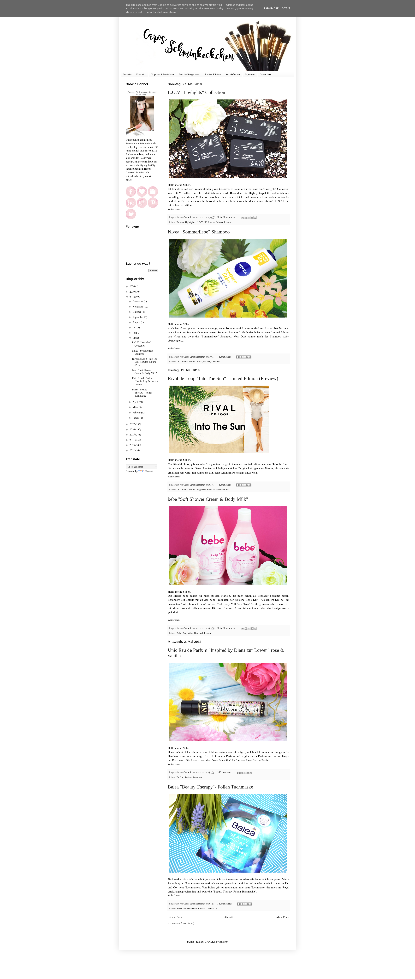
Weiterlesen (174, 209)
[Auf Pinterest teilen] (255, 217)
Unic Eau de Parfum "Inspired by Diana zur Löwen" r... (145, 381)
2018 (132, 296)
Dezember (138, 301)
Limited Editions (213, 74)
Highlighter (190, 222)
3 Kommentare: (224, 772)
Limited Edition (215, 222)
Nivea (199, 361)
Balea (179, 908)
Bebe (179, 633)
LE (205, 222)
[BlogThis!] (245, 217)
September (138, 317)
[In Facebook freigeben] (252, 217)
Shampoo (215, 361)
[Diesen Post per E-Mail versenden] (242, 217)
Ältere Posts (282, 917)
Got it (286, 8)
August (137, 322)
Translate (149, 471)
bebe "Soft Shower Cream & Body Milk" (208, 499)
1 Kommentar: (224, 356)
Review (227, 222)
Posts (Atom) (187, 923)
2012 (132, 450)
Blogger (223, 941)
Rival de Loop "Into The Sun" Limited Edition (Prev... (144, 361)
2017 (132, 424)
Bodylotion (188, 633)
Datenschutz (265, 74)
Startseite (127, 74)
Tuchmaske (211, 908)
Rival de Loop (222, 489)
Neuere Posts (175, 917)
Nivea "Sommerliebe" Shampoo (199, 231)
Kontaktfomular (233, 74)
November (138, 306)
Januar (136, 417)
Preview (210, 489)
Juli (135, 327)
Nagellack (201, 489)
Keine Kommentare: (227, 217)
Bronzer (180, 222)
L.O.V (199, 222)
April (136, 402)
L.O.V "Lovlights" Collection (196, 92)
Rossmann (197, 777)
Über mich (141, 74)
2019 (132, 291)
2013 (132, 445)
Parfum (180, 777)
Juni (135, 332)
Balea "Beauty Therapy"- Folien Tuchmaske (210, 786)
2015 (132, 434)
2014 (132, 439)
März (136, 407)
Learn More (270, 8)
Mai (135, 337)
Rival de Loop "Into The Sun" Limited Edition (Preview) (223, 378)
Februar (137, 412)
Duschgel (198, 633)
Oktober (137, 311)
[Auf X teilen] (248, 217)
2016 (132, 429)
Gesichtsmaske (190, 908)
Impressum (250, 74)
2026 (132, 286)
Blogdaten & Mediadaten (162, 74)
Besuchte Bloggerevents (189, 74)
